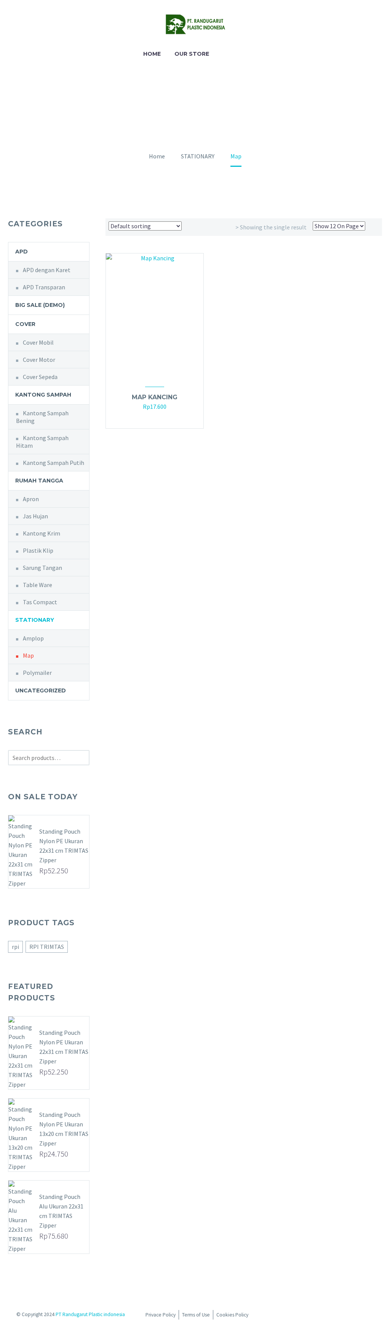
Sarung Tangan (42, 567)
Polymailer (37, 672)
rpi (15, 946)
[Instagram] (323, 1316)
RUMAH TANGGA (39, 480)
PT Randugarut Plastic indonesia (90, 1314)
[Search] (223, 54)
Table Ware (37, 585)
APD (21, 251)
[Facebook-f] (309, 1316)
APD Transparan (44, 287)
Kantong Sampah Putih (53, 462)
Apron (31, 499)
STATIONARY (34, 619)
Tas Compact (40, 602)
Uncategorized (40, 690)
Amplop (33, 638)
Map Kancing (154, 397)
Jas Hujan (35, 516)
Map (28, 655)
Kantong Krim (41, 533)
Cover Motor (39, 359)
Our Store (191, 53)
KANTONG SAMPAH (43, 394)
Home (152, 53)
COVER (25, 324)
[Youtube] (337, 1316)
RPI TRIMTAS (46, 946)
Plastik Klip (38, 550)
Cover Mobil (38, 342)
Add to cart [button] (151, 418)
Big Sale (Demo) (40, 305)
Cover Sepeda (40, 377)
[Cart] (240, 54)
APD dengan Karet (46, 270)
